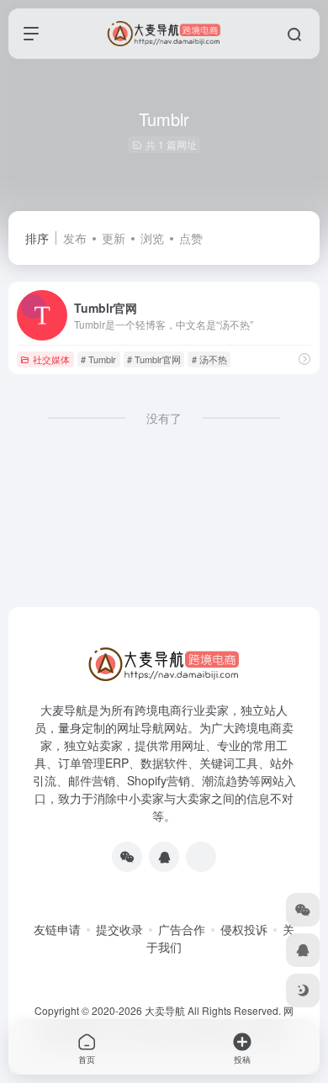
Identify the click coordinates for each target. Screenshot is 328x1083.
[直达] (304, 358)
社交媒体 (51, 359)
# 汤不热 (209, 359)
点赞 (191, 238)
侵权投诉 (243, 929)
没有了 (164, 417)
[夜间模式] (303, 990)
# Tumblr (98, 359)
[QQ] (164, 857)
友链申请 (57, 929)
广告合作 (181, 929)
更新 (113, 238)
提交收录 (119, 929)
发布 (75, 238)
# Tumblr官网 (154, 359)
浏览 (152, 238)
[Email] (201, 857)
